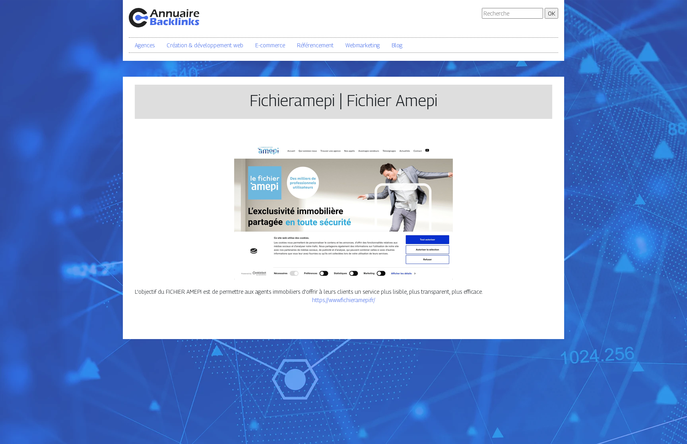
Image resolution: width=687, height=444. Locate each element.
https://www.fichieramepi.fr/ (343, 300)
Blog (397, 45)
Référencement (315, 45)
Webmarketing (362, 45)
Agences (145, 45)
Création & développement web (205, 45)
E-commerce (270, 45)
